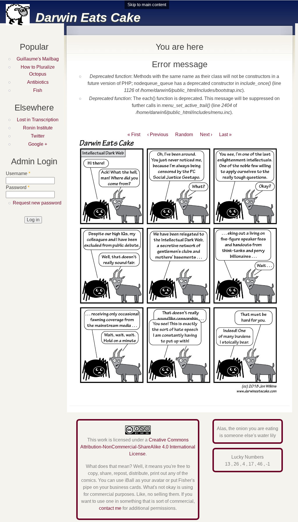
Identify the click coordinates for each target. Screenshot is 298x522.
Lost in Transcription (37, 119)
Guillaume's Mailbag (38, 58)
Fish (37, 90)
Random (184, 134)
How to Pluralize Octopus (38, 70)
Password (17, 187)
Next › (206, 134)
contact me (110, 508)
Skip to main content (146, 4)
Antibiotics (38, 82)
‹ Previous (157, 134)
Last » (225, 134)
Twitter (38, 135)
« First (133, 134)
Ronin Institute (38, 127)
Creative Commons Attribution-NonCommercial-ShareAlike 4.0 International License (137, 446)
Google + (37, 144)
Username (18, 173)
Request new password (37, 202)
